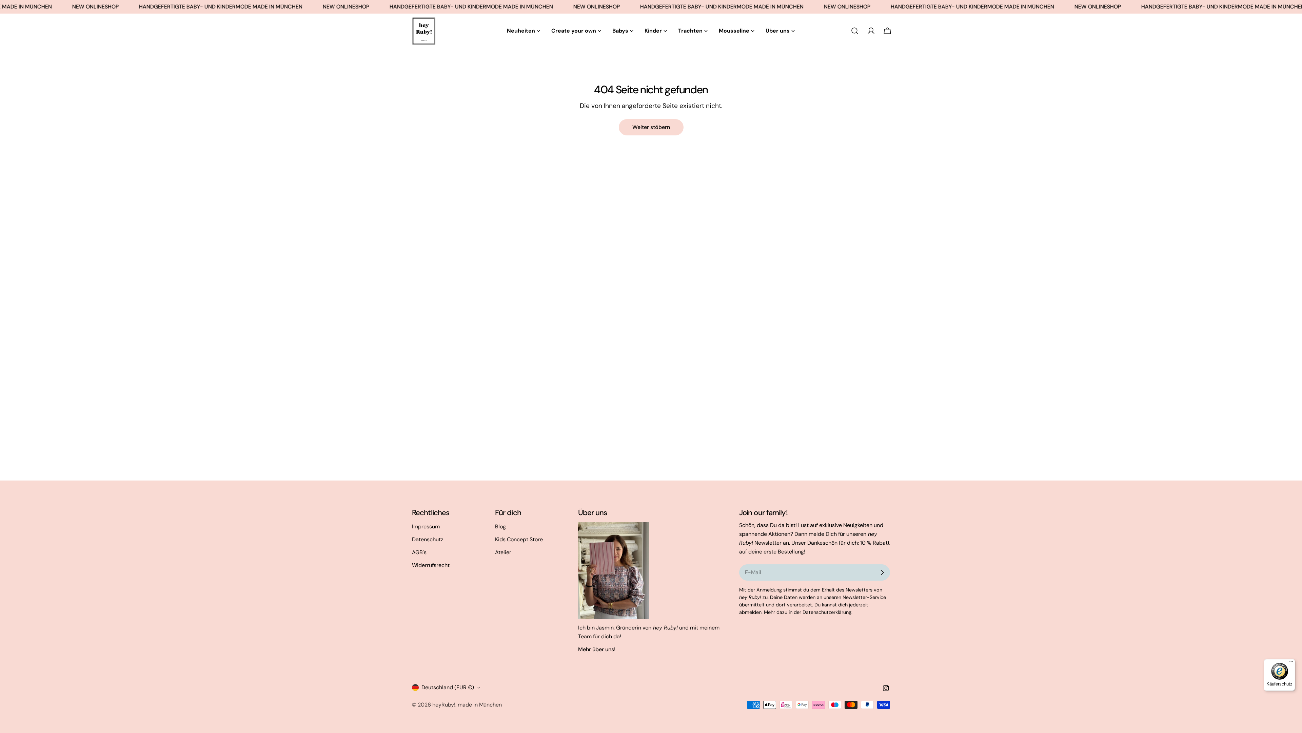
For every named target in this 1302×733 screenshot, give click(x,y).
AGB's (419, 552)
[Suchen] (855, 31)
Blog (500, 526)
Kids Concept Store (519, 539)
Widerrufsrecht (431, 565)
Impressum (426, 526)
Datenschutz (427, 539)
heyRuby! (443, 704)
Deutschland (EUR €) (447, 687)
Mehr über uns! (596, 649)
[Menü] (1291, 663)
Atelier (503, 552)
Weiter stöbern (651, 127)
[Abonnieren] (882, 572)
